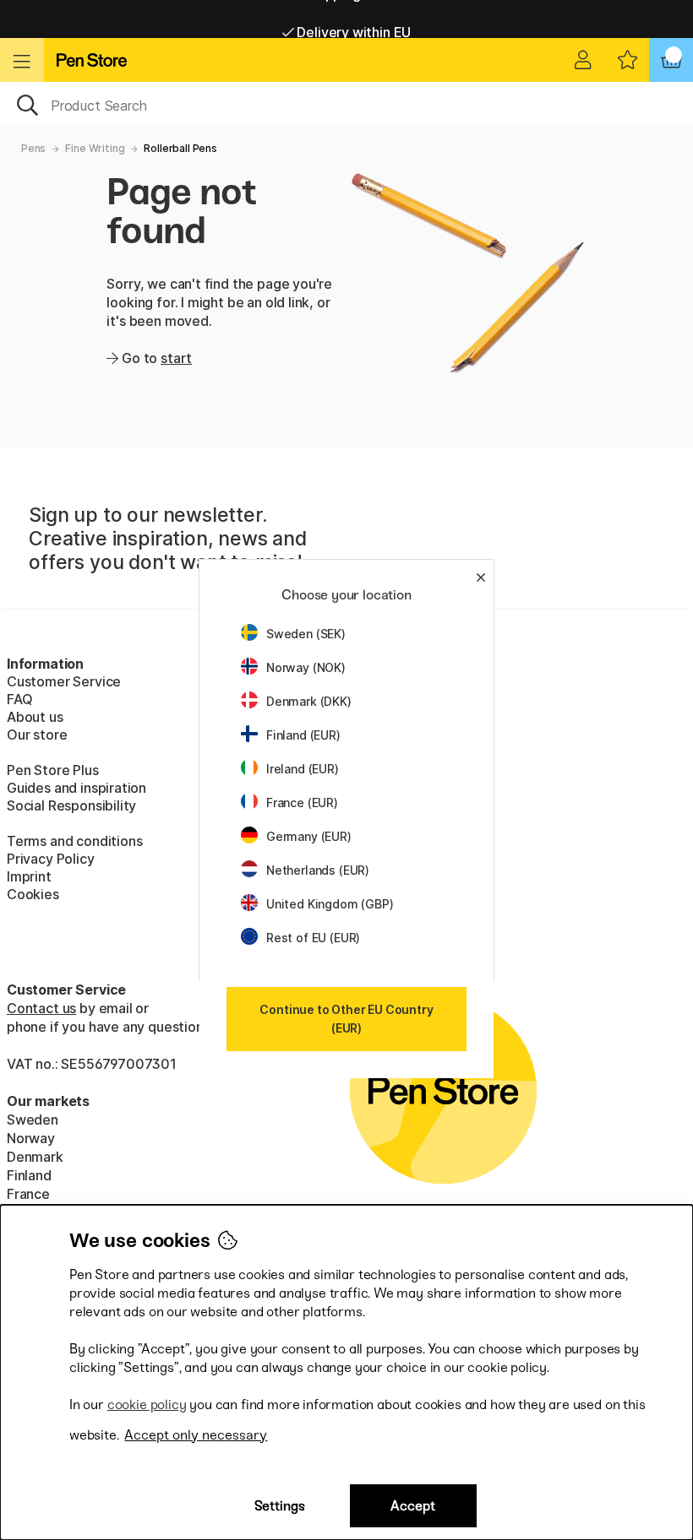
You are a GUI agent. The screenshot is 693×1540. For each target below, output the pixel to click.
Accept (412, 1506)
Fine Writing (94, 148)
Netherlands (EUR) (317, 870)
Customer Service (64, 681)
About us (35, 716)
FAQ (19, 699)
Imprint (29, 876)
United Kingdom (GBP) (329, 904)
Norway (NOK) (306, 667)
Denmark (35, 1156)
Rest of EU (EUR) (313, 937)
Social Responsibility (71, 805)
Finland (29, 1175)
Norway (31, 1138)
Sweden (32, 1119)
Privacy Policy (51, 858)
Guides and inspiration (76, 787)
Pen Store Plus (53, 770)
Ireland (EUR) (302, 769)
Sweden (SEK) (306, 633)
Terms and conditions (74, 840)
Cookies (33, 894)
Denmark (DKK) (309, 701)
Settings (279, 1506)
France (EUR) (302, 802)
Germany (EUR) (309, 836)
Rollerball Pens (180, 148)
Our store (37, 734)
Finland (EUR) (303, 735)
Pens (33, 148)
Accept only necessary (195, 1435)
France (28, 1193)
